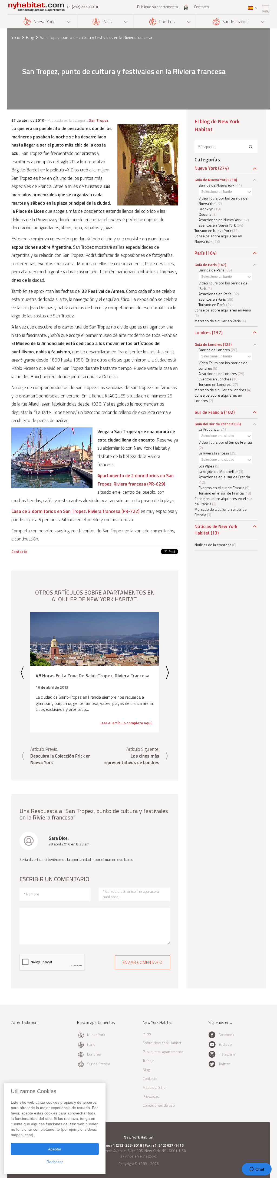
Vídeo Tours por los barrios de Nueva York (223, 200)
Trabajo (148, 1060)
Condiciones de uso (159, 1105)
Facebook (226, 1034)
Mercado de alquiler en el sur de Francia (220, 511)
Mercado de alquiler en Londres (220, 390)
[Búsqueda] (251, 146)
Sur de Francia (235, 21)
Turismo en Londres (215, 384)
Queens (205, 214)
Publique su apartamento (157, 6)
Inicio (15, 37)
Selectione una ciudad (217, 436)
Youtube (225, 1044)
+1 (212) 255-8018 (82, 6)
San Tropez (98, 120)
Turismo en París (212, 304)
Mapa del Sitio (154, 1087)
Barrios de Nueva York (217, 185)
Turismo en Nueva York (212, 230)
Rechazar (55, 1162)
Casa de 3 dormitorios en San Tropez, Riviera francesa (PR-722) (75, 511)
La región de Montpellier (218, 471)
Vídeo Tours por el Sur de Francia (225, 442)
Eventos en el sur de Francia (221, 487)
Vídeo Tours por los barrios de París (223, 285)
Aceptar (54, 1149)
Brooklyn (206, 209)
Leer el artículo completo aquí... (127, 723)
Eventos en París (212, 299)
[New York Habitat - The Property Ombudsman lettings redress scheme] (26, 1044)
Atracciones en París (215, 294)
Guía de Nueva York (210, 179)
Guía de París (205, 264)
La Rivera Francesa (214, 453)
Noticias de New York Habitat (215, 529)
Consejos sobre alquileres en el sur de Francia (223, 501)
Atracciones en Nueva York (220, 220)
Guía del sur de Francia (213, 424)
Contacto (201, 6)
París (107, 21)
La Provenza (209, 429)
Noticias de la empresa (212, 544)
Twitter (224, 1064)
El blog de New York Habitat (217, 125)
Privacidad (151, 1096)
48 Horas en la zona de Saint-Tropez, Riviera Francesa (92, 675)
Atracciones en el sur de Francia (224, 477)
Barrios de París (212, 270)
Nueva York (44, 21)
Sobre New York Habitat (162, 1043)
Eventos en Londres (215, 379)
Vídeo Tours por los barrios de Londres (223, 365)
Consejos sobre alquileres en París (222, 310)
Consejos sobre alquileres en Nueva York (218, 238)
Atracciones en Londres (218, 373)
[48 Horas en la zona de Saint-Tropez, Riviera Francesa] (94, 639)
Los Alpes (206, 466)
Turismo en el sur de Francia (221, 493)
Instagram (227, 1054)
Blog (30, 37)
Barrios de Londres (214, 350)
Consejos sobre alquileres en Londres (218, 397)
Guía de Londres (208, 344)
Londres (167, 21)
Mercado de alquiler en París (217, 321)
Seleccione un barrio (216, 192)
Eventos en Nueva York (217, 225)
